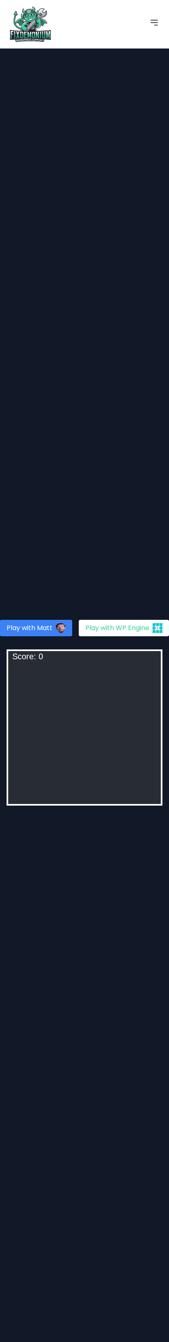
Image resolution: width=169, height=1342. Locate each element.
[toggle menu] (154, 23)
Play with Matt (30, 628)
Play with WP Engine (117, 628)
